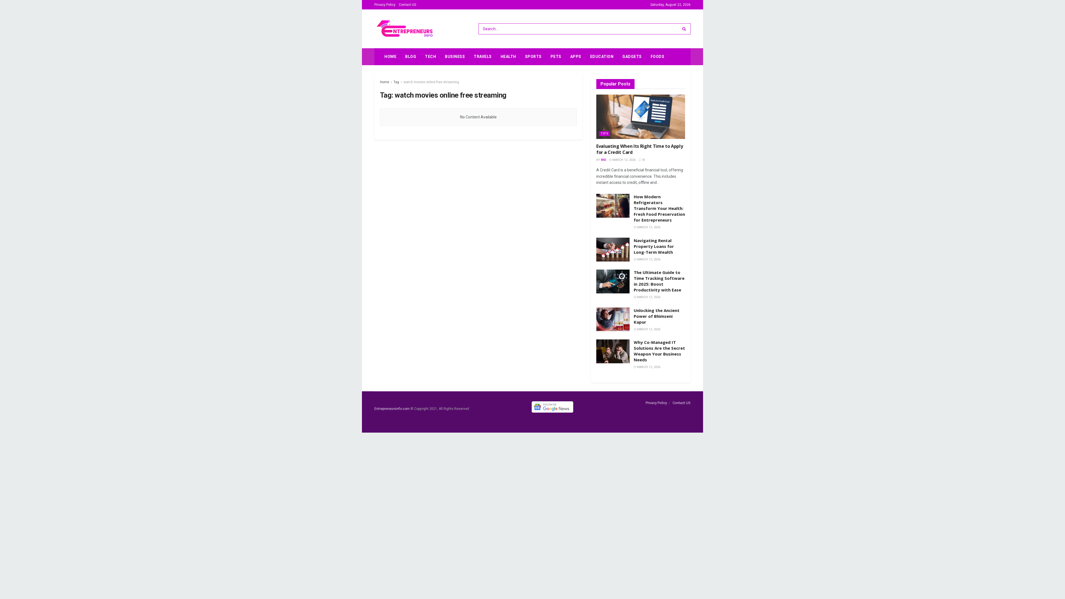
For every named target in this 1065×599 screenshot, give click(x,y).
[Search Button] (685, 28)
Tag (396, 82)
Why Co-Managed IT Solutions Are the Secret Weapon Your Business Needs (659, 350)
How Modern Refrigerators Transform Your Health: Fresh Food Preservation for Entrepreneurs (659, 208)
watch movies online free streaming (431, 82)
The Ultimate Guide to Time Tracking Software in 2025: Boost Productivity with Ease (659, 281)
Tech (430, 56)
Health (508, 56)
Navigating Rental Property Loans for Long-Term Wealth (654, 246)
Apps (575, 56)
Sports (533, 56)
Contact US (407, 5)
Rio (603, 160)
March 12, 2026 (624, 160)
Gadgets (632, 56)
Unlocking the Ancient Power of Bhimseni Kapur (656, 316)
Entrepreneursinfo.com (392, 409)
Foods (658, 56)
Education (602, 56)
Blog (410, 56)
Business (455, 56)
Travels (483, 56)
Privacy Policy (384, 5)
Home (390, 56)
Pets (556, 56)
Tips (604, 133)
